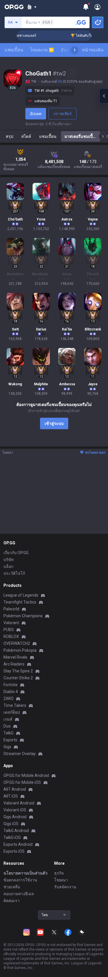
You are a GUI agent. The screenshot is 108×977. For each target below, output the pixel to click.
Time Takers (14, 705)
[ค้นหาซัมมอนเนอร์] (81, 22)
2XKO (8, 698)
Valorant (11, 622)
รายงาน (66, 90)
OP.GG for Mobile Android (26, 775)
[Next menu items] (75, 50)
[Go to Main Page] (14, 7)
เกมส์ (7, 719)
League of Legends (20, 595)
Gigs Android (14, 817)
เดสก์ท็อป (11, 712)
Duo (7, 726)
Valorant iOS (14, 810)
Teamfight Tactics (19, 602)
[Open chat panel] (103, 95)
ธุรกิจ (59, 873)
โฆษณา (61, 880)
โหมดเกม (41, 50)
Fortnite (10, 684)
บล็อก (8, 566)
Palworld (11, 609)
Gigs (7, 746)
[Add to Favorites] (72, 73)
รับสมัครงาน (65, 887)
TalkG (8, 733)
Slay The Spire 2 (18, 671)
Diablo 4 (10, 691)
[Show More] (32, 7)
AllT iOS (10, 796)
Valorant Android (18, 803)
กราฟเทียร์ (62, 113)
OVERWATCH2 (16, 643)
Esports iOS (13, 851)
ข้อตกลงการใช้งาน (20, 880)
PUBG (8, 629)
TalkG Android (16, 830)
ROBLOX (11, 636)
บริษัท (8, 559)
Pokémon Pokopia (20, 650)
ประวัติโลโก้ (14, 573)
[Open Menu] (97, 7)
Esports (10, 740)
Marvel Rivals (15, 657)
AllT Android (14, 789)
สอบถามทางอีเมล (18, 893)
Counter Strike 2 (18, 678)
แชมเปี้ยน (14, 50)
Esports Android (18, 844)
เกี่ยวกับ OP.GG (16, 552)
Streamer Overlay (19, 753)
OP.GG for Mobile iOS (22, 782)
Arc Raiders (13, 664)
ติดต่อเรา (11, 900)
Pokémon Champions (23, 616)
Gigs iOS (10, 823)
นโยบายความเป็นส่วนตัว (25, 873)
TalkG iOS (12, 837)
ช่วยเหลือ (11, 887)
